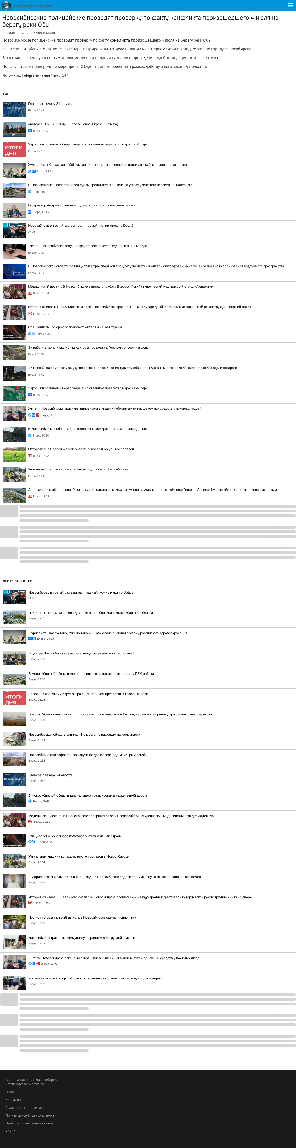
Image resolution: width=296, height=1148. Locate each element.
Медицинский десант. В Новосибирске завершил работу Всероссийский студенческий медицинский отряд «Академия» (121, 286)
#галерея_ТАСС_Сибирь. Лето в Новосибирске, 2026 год (73, 124)
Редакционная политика (25, 1107)
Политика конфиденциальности (31, 1115)
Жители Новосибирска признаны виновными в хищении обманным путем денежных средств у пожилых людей (114, 408)
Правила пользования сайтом (29, 1123)
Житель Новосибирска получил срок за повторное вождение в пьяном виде (87, 246)
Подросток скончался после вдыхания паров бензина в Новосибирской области (90, 613)
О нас (10, 1092)
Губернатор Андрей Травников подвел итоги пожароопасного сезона (82, 205)
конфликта (120, 40)
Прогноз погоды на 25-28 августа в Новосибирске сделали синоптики (82, 917)
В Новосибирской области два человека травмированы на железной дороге (87, 429)
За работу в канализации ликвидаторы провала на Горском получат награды (88, 347)
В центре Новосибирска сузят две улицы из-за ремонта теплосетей (81, 653)
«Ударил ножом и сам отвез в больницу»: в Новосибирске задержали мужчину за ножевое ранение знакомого (114, 877)
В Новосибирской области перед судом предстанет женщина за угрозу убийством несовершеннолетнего (110, 185)
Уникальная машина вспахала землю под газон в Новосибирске (78, 469)
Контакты (13, 1099)
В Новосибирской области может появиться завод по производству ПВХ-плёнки (91, 673)
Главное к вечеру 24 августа (50, 103)
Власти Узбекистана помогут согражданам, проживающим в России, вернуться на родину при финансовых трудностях (121, 714)
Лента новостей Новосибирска (30, 1139)
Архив (10, 1131)
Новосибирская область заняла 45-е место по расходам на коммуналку (84, 734)
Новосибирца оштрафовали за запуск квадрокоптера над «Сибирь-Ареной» (88, 755)
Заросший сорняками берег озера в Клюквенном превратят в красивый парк (87, 144)
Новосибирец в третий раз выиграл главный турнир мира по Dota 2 (80, 225)
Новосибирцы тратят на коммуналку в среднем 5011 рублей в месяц (81, 938)
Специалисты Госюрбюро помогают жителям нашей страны (75, 327)
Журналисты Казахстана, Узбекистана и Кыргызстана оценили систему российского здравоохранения (107, 164)
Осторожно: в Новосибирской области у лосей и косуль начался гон (81, 449)
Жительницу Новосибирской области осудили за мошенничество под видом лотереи (95, 978)
